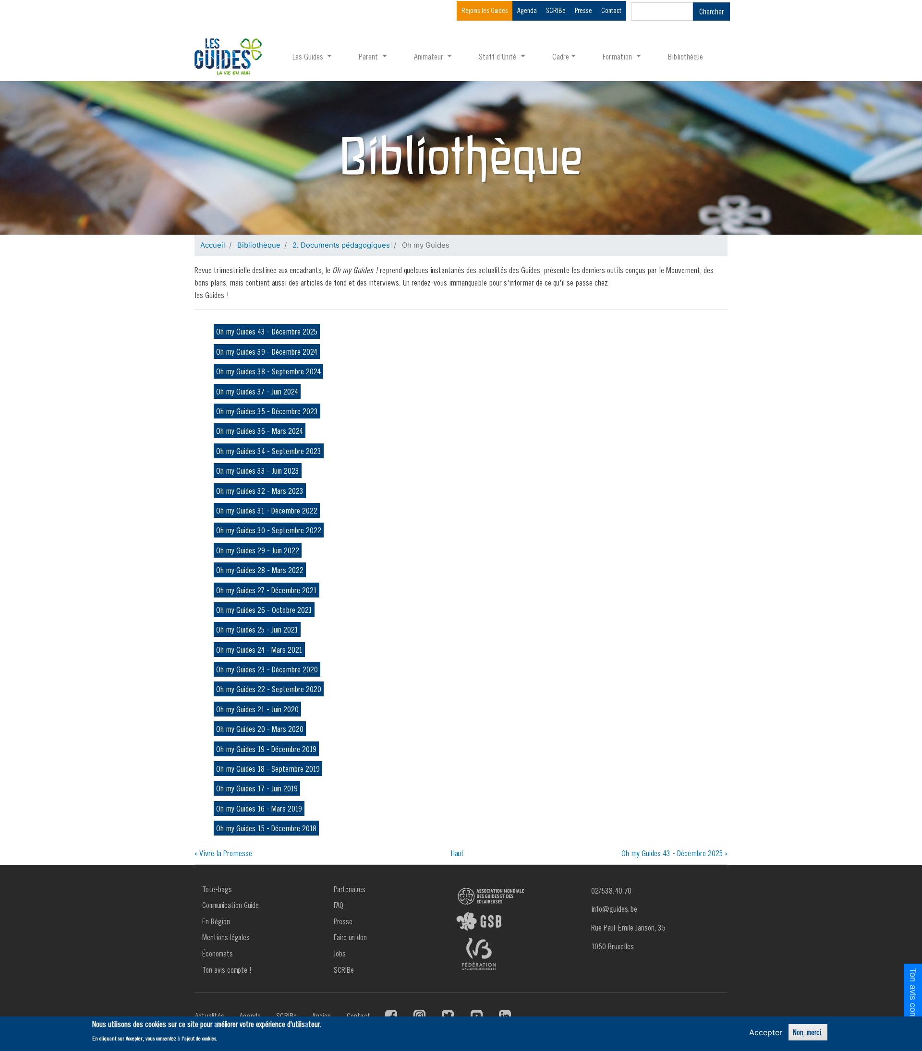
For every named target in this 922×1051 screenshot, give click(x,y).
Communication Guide (230, 905)
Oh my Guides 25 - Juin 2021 (257, 629)
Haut (457, 853)
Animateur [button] (429, 56)
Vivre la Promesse (223, 853)
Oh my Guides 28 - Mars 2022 (259, 570)
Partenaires (349, 889)
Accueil (212, 245)
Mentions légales (226, 937)
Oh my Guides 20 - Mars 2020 (259, 729)
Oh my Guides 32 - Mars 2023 (259, 491)
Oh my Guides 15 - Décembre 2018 (266, 828)
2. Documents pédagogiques (341, 245)
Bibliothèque (685, 56)
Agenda (527, 10)
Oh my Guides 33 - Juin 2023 (257, 471)
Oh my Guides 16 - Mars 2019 (259, 808)
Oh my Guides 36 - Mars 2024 (259, 431)
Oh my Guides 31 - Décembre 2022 (266, 510)
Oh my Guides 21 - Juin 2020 (257, 709)
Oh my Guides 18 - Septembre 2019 (268, 769)
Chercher (711, 11)
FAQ (338, 905)
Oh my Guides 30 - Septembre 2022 (268, 530)
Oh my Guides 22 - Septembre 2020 (268, 689)
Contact (611, 10)
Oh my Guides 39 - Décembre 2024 (266, 351)
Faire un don (350, 937)
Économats (217, 953)
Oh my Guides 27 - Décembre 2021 (266, 590)
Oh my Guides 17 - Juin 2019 (257, 788)
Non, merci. (808, 1032)
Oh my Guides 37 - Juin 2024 (257, 391)
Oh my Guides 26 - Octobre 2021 (264, 610)
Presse (583, 10)
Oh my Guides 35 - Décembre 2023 (267, 411)
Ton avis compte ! (227, 970)
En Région (216, 921)
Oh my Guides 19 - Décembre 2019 (266, 749)
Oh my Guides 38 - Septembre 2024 (268, 371)
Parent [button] (369, 56)
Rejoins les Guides (484, 10)
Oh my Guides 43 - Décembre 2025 (266, 331)
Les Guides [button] (308, 56)
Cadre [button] (560, 56)
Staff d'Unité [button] (498, 56)
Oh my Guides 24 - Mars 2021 (259, 650)
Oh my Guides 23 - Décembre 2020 (267, 669)
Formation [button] (618, 56)
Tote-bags (217, 889)
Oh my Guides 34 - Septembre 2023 (268, 451)
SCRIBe (556, 10)
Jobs (340, 953)
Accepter (765, 1032)
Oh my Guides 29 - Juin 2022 (257, 550)
